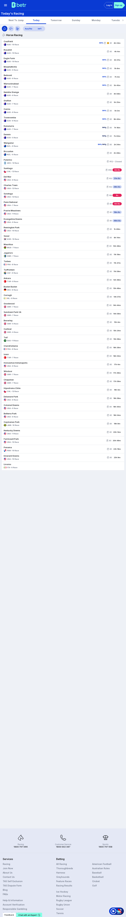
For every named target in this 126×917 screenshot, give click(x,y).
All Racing (61, 864)
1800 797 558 (105, 846)
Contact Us (9, 877)
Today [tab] (36, 20)
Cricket (96, 881)
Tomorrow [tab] (56, 20)
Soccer (60, 909)
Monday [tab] (96, 20)
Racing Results (64, 885)
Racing (6, 864)
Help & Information (13, 900)
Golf (94, 885)
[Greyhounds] (11, 28)
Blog (5, 890)
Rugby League (64, 900)
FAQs (5, 894)
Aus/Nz (28, 28)
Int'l (39, 28)
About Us (7, 872)
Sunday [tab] (76, 20)
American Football (101, 864)
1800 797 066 (21, 846)
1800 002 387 (63, 846)
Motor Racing (63, 896)
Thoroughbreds (64, 868)
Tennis (60, 913)
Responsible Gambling (15, 909)
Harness (60, 872)
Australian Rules (101, 868)
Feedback (9, 915)
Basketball (98, 877)
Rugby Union (63, 904)
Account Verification (14, 904)
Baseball (97, 872)
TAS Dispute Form (12, 885)
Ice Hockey (62, 891)
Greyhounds (62, 877)
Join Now (8, 868)
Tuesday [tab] (116, 20)
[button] (50, 43)
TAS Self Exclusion (13, 881)
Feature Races (64, 881)
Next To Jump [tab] (16, 20)
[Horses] (4, 28)
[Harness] (17, 28)
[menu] (5, 5)
